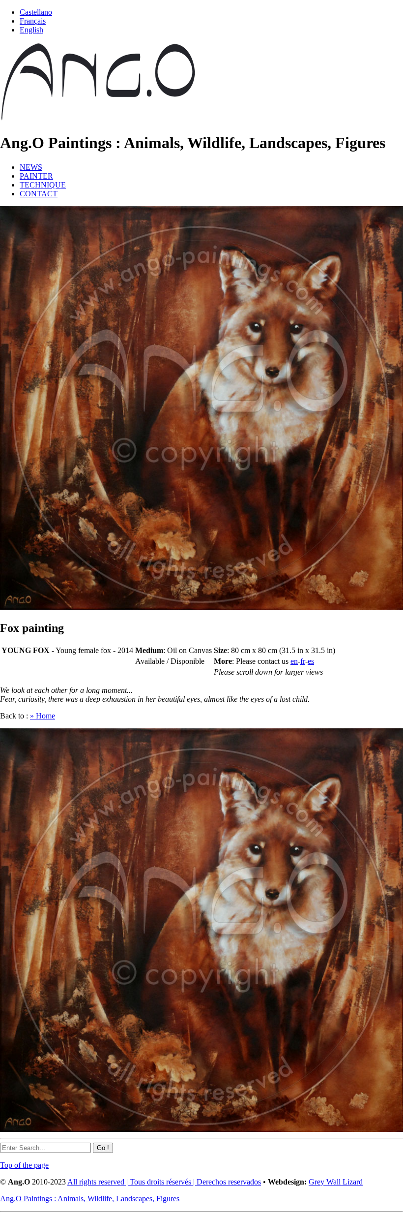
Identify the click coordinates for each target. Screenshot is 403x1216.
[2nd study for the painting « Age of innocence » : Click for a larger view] (201, 607)
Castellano (36, 12)
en (294, 661)
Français (33, 21)
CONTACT (39, 193)
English (31, 30)
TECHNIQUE (43, 185)
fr (302, 661)
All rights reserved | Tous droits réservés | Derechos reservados (164, 1182)
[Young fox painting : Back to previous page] (201, 1129)
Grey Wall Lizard (336, 1182)
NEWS (31, 167)
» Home (42, 716)
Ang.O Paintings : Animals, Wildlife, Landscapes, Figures (89, 1198)
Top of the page (24, 1165)
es (311, 661)
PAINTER (36, 176)
